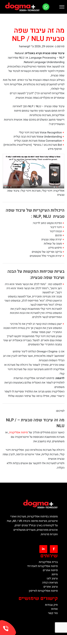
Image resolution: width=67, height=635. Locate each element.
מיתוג (55, 574)
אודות (54, 609)
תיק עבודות (51, 605)
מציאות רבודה (50, 583)
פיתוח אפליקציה (18, 432)
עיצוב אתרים (50, 587)
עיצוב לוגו (52, 578)
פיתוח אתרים (50, 570)
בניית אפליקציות (48, 562)
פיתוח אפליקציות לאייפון (43, 591)
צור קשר (53, 613)
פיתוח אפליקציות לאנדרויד (42, 566)
